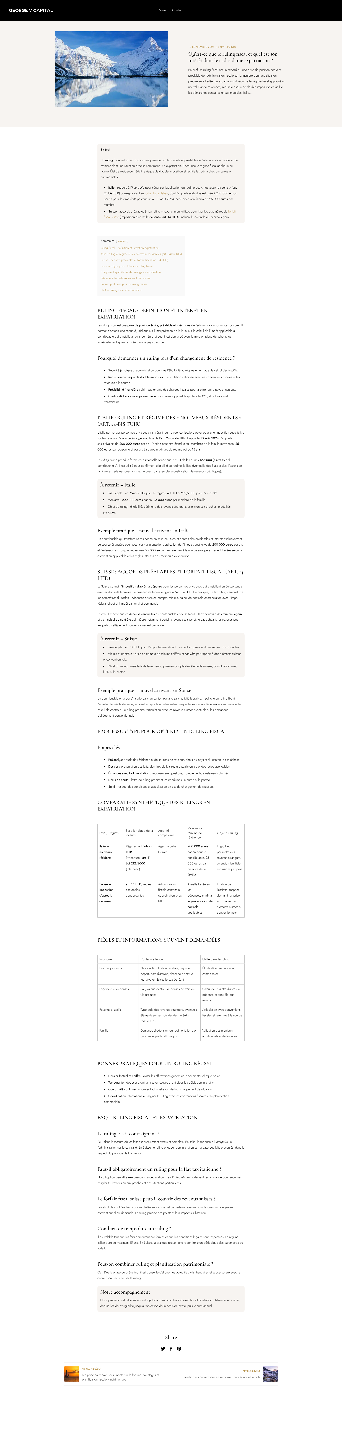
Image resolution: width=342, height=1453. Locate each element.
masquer (122, 241)
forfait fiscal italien (156, 193)
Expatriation (227, 47)
